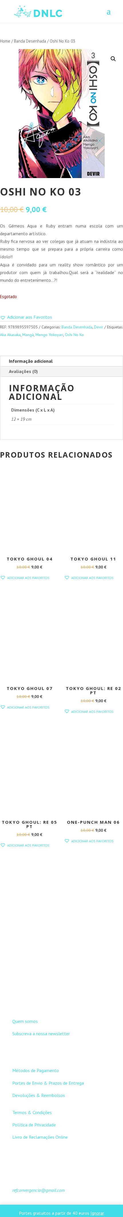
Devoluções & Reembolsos (38, 1095)
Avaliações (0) (23, 371)
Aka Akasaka (10, 334)
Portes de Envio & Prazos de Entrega (48, 1083)
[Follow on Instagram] (67, 1001)
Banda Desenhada (30, 41)
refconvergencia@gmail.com (38, 1190)
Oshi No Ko (74, 334)
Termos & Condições (32, 1112)
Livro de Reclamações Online (40, 1137)
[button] (113, 59)
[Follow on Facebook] (55, 1001)
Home (5, 41)
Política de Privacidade (34, 1125)
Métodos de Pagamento (35, 1070)
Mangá (28, 334)
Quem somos (25, 1021)
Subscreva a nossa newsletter (41, 1033)
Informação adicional (31, 361)
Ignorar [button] (97, 1213)
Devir (98, 327)
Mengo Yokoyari (49, 334)
